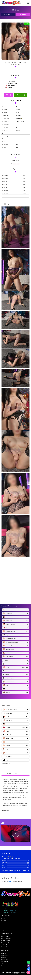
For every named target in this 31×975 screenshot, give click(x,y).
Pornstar (8, 944)
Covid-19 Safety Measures (6, 963)
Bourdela (3, 922)
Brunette (2, 944)
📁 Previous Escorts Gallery (5, 930)
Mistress (8, 940)
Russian (8, 946)
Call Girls (3, 918)
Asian (2, 938)
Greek (7, 936)
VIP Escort (3, 927)
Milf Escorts (8, 938)
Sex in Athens (3, 920)
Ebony (2, 946)
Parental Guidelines (5, 967)
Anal (2, 936)
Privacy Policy (3, 953)
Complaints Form (4, 959)
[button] (28, 3)
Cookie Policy (3, 957)
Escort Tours (3, 924)
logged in (10, 881)
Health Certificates (4, 961)
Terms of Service (4, 955)
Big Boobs (3, 940)
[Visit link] (9, 96)
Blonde (2, 942)
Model (7, 942)
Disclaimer (3, 965)
